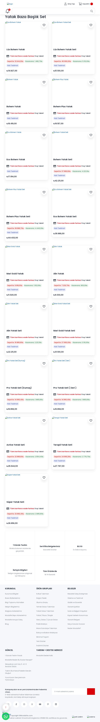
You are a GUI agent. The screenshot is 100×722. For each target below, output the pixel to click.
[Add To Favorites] (44, 25)
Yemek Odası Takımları (45, 607)
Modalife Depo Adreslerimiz (15, 615)
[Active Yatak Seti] (26, 429)
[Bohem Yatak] (26, 90)
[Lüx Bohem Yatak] (26, 33)
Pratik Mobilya (41, 624)
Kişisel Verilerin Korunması (78, 615)
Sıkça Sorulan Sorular (76, 624)
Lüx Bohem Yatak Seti (64, 49)
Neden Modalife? (74, 628)
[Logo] (10, 4)
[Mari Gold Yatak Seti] (73, 315)
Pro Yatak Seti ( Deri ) (64, 388)
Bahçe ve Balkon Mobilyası (47, 633)
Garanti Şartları (74, 607)
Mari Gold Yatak (15, 273)
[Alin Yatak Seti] (26, 315)
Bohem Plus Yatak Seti (18, 216)
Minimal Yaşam (42, 637)
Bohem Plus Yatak (62, 106)
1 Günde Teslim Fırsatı (13, 655)
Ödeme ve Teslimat (75, 598)
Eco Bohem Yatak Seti (64, 216)
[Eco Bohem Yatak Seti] (73, 200)
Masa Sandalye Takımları (46, 628)
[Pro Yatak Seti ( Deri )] (73, 372)
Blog (7, 624)
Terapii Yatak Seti (62, 445)
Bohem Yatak (14, 106)
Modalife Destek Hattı (44, 655)
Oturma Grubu (42, 602)
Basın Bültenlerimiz (12, 598)
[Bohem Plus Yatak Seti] (26, 200)
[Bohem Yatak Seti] (73, 143)
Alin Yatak (58, 273)
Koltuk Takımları (42, 594)
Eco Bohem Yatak (16, 159)
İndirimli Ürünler (42, 645)
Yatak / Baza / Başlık (44, 615)
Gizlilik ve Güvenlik (75, 602)
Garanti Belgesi (74, 620)
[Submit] (91, 691)
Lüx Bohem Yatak (16, 49)
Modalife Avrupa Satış (13, 620)
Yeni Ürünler (40, 641)
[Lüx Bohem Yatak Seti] (73, 33)
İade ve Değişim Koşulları (77, 611)
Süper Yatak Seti (15, 502)
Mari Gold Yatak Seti (64, 330)
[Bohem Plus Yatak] (73, 90)
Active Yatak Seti (16, 445)
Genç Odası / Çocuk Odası (47, 620)
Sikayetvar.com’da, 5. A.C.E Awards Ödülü (16, 665)
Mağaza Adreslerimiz (13, 611)
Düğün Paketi (41, 598)
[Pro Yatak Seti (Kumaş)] (26, 372)
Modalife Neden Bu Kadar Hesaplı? (18, 660)
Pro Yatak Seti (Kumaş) (19, 388)
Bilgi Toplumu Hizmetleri (14, 602)
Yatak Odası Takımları (45, 611)
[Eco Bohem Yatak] (26, 143)
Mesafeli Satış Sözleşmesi (78, 594)
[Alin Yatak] (73, 257)
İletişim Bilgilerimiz (12, 607)
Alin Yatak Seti (14, 330)
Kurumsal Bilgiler (11, 594)
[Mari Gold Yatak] (26, 257)
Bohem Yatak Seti (62, 159)
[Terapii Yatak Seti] (73, 429)
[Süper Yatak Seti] (26, 486)
